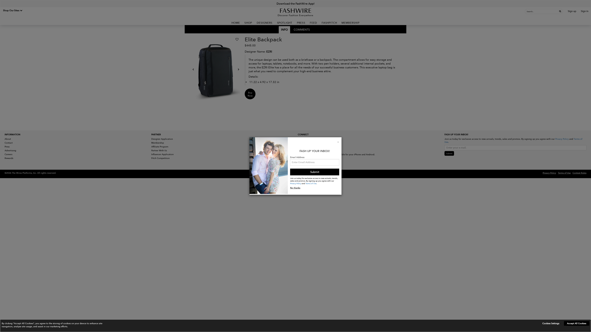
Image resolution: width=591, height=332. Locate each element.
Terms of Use (311, 183)
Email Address (297, 157)
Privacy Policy (295, 183)
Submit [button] (314, 172)
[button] (295, 325)
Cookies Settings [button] (550, 323)
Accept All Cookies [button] (576, 323)
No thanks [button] (295, 187)
